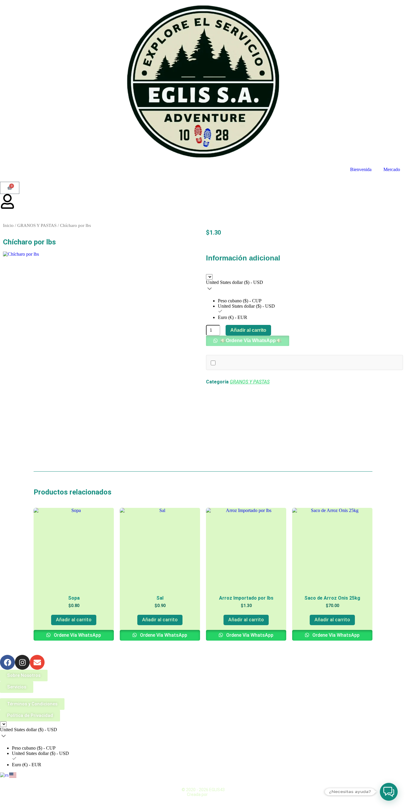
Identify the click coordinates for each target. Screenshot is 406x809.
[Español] (4, 774)
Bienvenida (361, 169)
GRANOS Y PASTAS (36, 225)
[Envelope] (37, 662)
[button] (247, 340)
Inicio (8, 225)
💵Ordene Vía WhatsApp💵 (250, 340)
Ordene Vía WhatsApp (77, 635)
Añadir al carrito (248, 330)
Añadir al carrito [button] (74, 619)
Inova (214, 794)
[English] (13, 774)
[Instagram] (22, 662)
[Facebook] (7, 662)
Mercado (391, 169)
